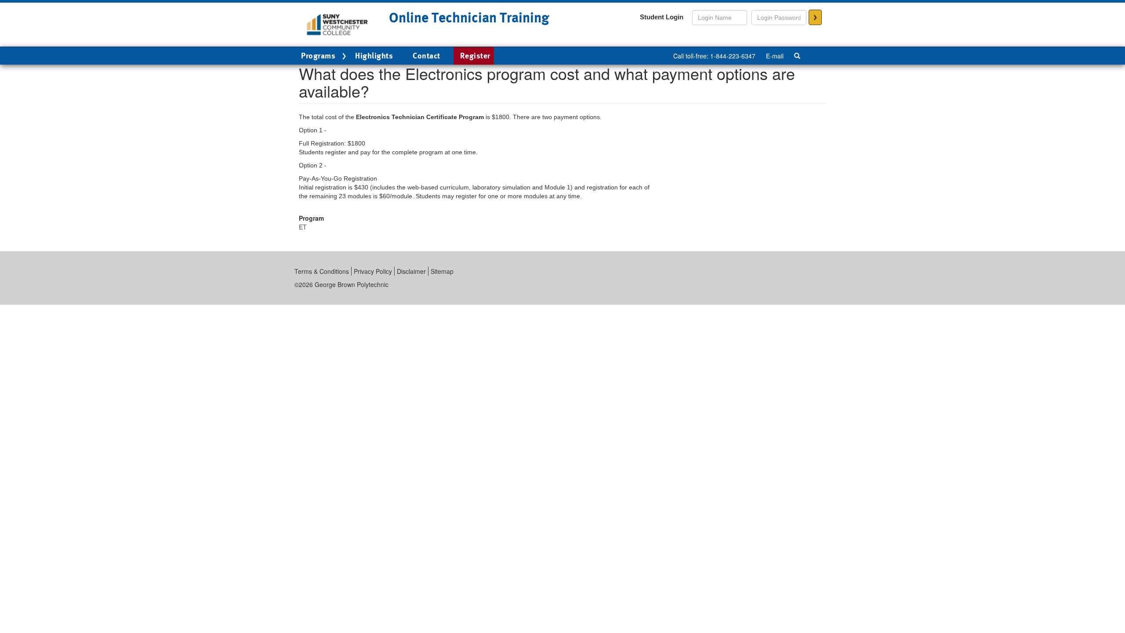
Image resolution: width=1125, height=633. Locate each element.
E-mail (775, 55)
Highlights (374, 55)
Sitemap (442, 271)
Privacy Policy (373, 271)
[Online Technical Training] (337, 23)
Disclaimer (411, 271)
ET (303, 226)
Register (475, 55)
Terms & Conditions (321, 271)
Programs (318, 55)
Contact (426, 55)
